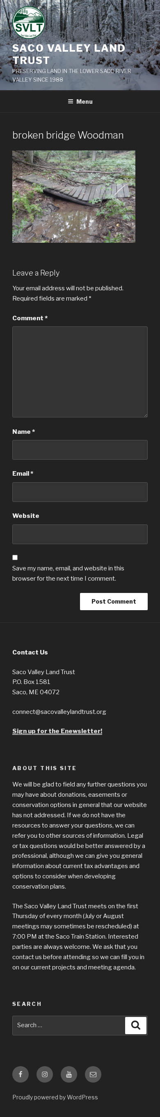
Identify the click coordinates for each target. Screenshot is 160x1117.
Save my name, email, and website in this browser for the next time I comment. (68, 573)
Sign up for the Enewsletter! (57, 731)
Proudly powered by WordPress (55, 1097)
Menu (84, 101)
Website (25, 516)
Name (23, 431)
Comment (30, 318)
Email (22, 473)
